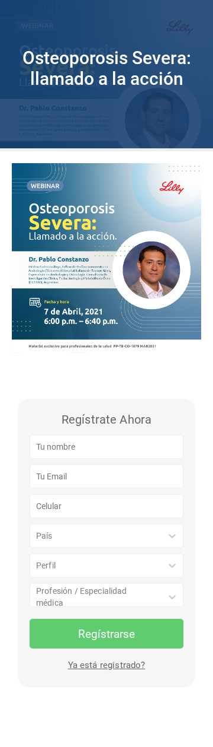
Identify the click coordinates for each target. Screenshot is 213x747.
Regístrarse (106, 634)
